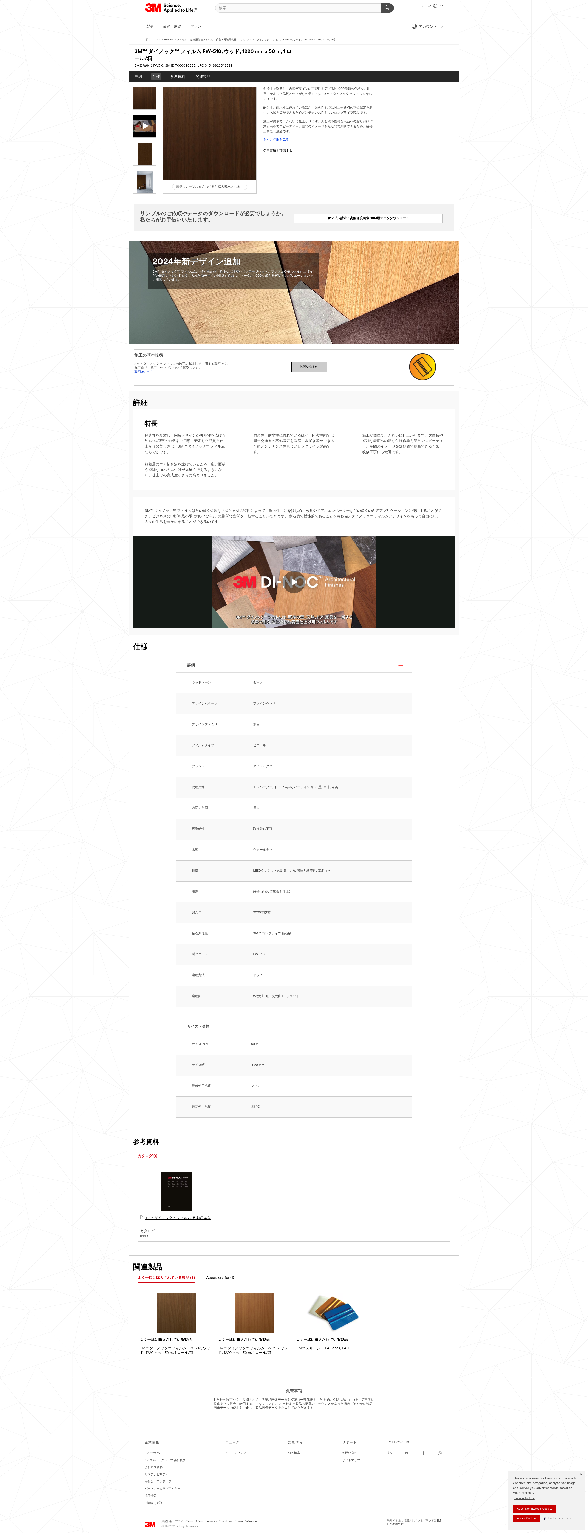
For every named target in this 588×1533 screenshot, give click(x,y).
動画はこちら (144, 372)
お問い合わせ (309, 367)
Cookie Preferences (246, 1521)
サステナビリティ (157, 1474)
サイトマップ (351, 1460)
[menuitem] (138, 76)
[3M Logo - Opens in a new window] (171, 8)
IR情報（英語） (155, 1503)
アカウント (428, 27)
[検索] (387, 8)
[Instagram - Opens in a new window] (439, 1453)
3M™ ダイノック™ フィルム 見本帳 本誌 (178, 1218)
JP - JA (427, 6)
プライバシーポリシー (189, 1521)
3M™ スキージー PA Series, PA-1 (322, 1348)
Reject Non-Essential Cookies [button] (534, 1509)
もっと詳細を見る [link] (276, 139)
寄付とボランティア (158, 1481)
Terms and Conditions (219, 1521)
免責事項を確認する (277, 151)
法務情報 (166, 1521)
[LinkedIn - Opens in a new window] (390, 1453)
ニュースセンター (237, 1453)
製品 (150, 26)
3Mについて (153, 1453)
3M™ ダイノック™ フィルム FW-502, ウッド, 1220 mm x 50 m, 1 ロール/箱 (175, 1351)
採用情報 (151, 1495)
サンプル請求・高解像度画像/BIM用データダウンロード (368, 218)
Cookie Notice (524, 1498)
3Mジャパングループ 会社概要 (165, 1460)
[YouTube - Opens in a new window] (406, 1453)
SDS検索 (294, 1453)
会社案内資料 (154, 1467)
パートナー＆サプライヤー (163, 1488)
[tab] (147, 1156)
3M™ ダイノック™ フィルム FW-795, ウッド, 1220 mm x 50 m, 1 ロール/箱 (253, 1351)
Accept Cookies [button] (526, 1518)
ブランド (197, 26)
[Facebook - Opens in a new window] (423, 1453)
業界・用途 (172, 26)
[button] (557, 1518)
